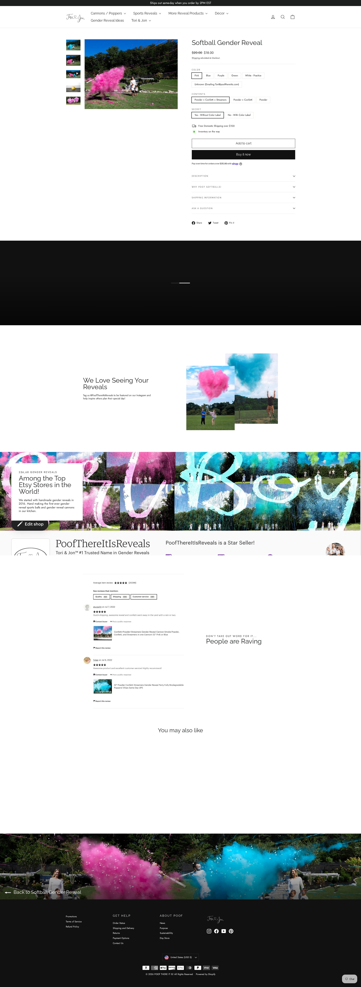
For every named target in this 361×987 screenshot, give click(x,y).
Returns (116, 933)
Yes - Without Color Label (208, 115)
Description (200, 176)
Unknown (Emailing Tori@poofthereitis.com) (217, 84)
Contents (198, 94)
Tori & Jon (139, 20)
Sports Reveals (145, 13)
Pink (197, 75)
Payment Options (121, 938)
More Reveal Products (186, 13)
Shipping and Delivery (123, 928)
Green (234, 75)
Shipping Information (207, 197)
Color (196, 70)
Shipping (196, 57)
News (162, 923)
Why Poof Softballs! (207, 187)
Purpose (164, 928)
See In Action (123, 312)
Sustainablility (166, 933)
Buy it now (243, 154)
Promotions (71, 916)
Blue (208, 75)
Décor (220, 13)
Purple (221, 75)
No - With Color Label (239, 115)
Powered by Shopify (205, 974)
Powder (263, 100)
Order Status (119, 923)
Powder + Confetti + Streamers (210, 100)
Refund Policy (72, 926)
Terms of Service (74, 921)
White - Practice (253, 75)
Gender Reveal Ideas (107, 20)
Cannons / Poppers (107, 13)
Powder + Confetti (243, 100)
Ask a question (202, 208)
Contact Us (118, 943)
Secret (196, 109)
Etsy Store (164, 938)
